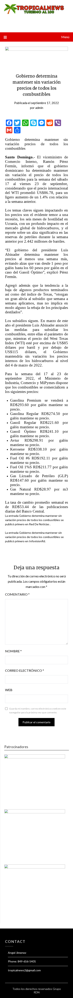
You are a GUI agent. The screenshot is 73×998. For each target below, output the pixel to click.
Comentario (17, 594)
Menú (65, 37)
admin (39, 107)
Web (8, 690)
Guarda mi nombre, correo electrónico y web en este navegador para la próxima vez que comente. (37, 710)
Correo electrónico (24, 670)
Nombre (13, 651)
